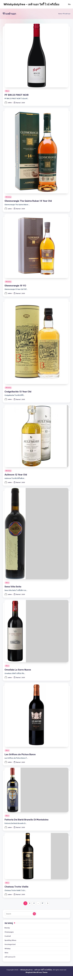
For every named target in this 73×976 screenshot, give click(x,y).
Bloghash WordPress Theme (36, 972)
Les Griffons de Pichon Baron (20, 754)
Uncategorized (10, 944)
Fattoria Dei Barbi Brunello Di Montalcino (27, 819)
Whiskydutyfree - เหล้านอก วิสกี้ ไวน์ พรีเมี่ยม (31, 4)
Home (60, 14)
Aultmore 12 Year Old (16, 474)
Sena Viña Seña (13, 586)
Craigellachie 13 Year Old (18, 391)
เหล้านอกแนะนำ (10, 957)
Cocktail (8, 936)
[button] (48, 903)
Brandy (7, 928)
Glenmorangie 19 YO (15, 285)
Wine (7, 91)
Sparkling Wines (10, 940)
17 (42, 903)
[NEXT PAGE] (48, 903)
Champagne (9, 932)
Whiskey (8, 197)
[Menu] (69, 4)
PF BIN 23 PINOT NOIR (17, 95)
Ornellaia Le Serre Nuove (18, 669)
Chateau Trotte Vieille (16, 886)
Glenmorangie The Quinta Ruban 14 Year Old (28, 201)
